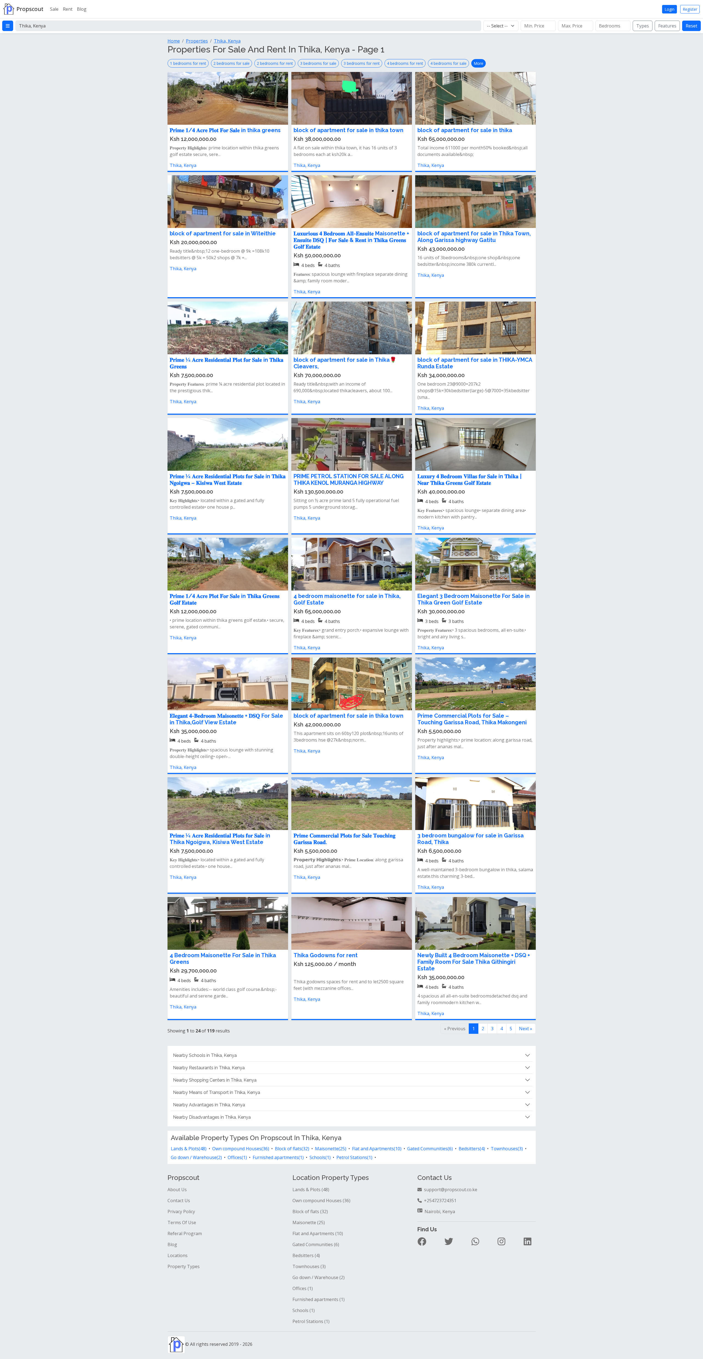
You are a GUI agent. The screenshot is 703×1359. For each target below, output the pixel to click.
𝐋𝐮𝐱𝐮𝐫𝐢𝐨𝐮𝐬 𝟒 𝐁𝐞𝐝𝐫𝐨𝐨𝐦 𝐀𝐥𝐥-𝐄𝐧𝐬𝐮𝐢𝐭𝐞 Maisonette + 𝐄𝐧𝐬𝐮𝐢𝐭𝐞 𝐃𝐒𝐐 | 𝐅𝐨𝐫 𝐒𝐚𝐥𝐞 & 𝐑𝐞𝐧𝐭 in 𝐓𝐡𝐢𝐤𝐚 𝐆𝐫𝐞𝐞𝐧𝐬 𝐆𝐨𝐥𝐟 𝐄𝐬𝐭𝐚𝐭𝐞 (351, 240)
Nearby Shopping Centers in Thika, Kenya (214, 1080)
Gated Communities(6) (430, 1149)
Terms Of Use (182, 1222)
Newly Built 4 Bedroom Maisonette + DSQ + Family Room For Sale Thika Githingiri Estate (473, 962)
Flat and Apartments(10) (376, 1149)
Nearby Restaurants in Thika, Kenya (209, 1067)
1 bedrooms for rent (188, 63)
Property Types (184, 1266)
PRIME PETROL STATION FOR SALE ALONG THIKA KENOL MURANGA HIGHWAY (349, 479)
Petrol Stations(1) (354, 1157)
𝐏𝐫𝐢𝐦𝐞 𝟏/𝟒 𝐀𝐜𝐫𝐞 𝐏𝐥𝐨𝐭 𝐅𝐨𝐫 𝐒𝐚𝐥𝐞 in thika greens (225, 130)
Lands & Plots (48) (310, 1190)
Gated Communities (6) (315, 1244)
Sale (54, 9)
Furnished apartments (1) (318, 1299)
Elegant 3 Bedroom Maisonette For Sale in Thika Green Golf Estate (473, 599)
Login (669, 9)
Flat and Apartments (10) (317, 1233)
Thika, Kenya (183, 165)
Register (690, 9)
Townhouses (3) (309, 1266)
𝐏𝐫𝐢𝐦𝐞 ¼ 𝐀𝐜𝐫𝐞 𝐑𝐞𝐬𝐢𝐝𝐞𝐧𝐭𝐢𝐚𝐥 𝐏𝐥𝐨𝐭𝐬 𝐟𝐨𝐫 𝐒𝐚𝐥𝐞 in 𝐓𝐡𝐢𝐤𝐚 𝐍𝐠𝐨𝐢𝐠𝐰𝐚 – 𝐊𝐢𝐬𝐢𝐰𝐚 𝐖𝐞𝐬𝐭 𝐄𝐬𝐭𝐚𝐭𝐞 (228, 479)
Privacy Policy (181, 1211)
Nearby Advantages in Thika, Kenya (209, 1104)
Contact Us (179, 1201)
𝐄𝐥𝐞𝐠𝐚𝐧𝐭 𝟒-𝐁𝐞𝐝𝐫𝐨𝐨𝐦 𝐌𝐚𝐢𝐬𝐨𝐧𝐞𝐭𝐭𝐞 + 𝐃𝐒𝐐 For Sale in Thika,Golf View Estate (226, 719)
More (478, 63)
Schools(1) (320, 1157)
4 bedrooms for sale (448, 63)
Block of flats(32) (292, 1149)
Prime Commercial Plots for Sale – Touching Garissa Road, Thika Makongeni (472, 719)
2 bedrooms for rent (275, 63)
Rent (67, 9)
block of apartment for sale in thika (464, 130)
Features (667, 26)
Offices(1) (237, 1157)
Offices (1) (302, 1288)
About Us (177, 1190)
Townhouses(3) (507, 1149)
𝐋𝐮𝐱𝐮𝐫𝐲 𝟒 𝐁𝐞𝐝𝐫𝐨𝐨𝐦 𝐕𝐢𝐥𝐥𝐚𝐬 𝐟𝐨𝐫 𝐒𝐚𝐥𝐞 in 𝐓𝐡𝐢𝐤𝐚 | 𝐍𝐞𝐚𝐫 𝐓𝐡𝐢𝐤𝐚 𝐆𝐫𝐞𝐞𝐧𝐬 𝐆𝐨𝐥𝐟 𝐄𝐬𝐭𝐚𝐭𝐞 (469, 479)
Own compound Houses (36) (321, 1201)
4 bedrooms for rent (405, 63)
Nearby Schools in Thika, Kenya (205, 1055)
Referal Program (185, 1233)
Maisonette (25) (308, 1222)
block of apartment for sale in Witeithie (223, 233)
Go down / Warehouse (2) (318, 1277)
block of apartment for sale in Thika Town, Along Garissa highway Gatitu (474, 236)
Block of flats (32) (310, 1211)
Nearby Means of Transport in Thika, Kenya (216, 1092)
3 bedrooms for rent (362, 63)
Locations (178, 1255)
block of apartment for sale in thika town (348, 130)
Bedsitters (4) (306, 1255)
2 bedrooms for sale (231, 63)
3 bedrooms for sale (318, 63)
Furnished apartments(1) (278, 1157)
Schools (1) (303, 1310)
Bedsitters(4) (472, 1149)
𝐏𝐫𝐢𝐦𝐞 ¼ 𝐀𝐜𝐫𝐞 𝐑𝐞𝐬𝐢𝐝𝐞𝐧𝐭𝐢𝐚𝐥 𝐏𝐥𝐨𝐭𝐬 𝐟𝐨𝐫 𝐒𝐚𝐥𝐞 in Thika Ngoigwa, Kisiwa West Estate (220, 838)
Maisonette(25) (330, 1149)
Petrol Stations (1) (311, 1321)
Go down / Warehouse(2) (196, 1157)
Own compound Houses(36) (240, 1149)
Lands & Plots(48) (189, 1149)
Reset (691, 26)
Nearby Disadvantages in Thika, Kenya (212, 1117)
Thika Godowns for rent (326, 955)
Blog (82, 9)
